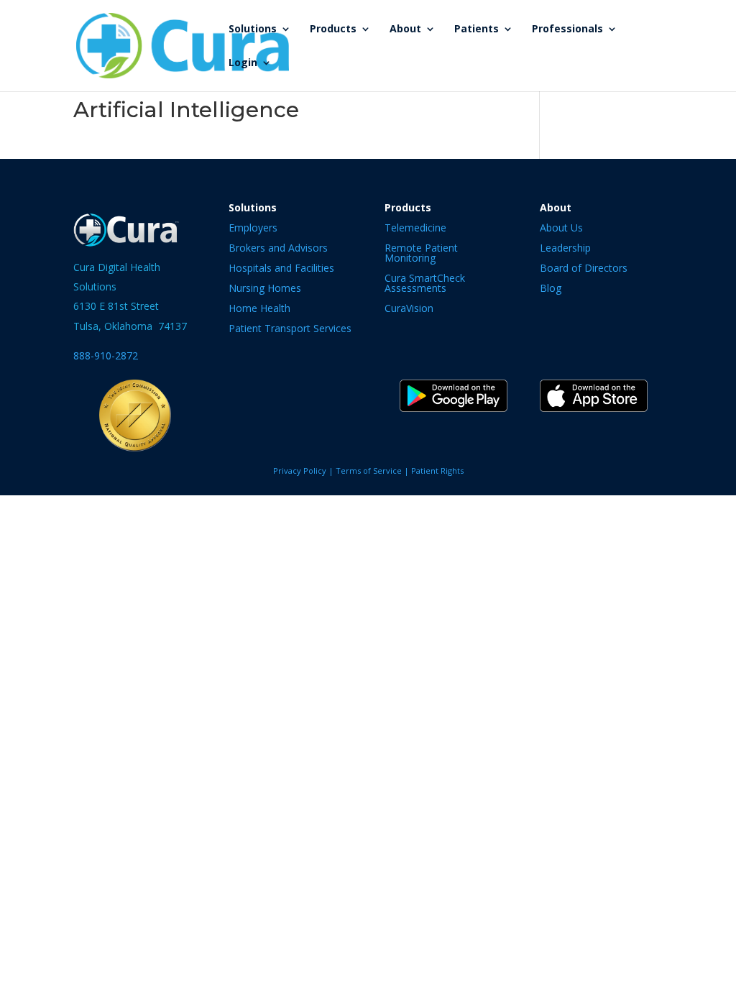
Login (243, 63)
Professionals (567, 29)
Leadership (565, 247)
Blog (550, 288)
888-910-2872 (105, 355)
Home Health (259, 308)
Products (333, 29)
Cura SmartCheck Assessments (425, 283)
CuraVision (409, 308)
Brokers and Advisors (278, 247)
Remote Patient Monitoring (421, 253)
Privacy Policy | (304, 470)
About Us (561, 227)
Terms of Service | (373, 470)
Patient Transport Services (290, 328)
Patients (476, 29)
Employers (253, 227)
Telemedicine (415, 227)
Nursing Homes (265, 288)
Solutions (253, 29)
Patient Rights (437, 470)
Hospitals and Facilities (281, 268)
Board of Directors (583, 268)
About (405, 29)
